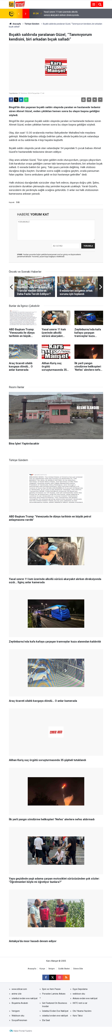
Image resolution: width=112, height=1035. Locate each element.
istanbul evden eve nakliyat (24, 998)
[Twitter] (16, 99)
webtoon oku (79, 993)
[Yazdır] (83, 99)
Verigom (16, 1011)
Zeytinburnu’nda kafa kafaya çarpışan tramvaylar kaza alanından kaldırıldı (61, 13)
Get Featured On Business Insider (54, 1005)
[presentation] (18, 13)
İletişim (51, 969)
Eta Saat (46, 1020)
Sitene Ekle (78, 969)
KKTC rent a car (80, 1003)
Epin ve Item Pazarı (51, 989)
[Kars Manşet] (17, 4)
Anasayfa (16, 24)
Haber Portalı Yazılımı (23, 1031)
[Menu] (93, 4)
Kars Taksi (78, 1015)
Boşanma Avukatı (20, 1003)
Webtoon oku (18, 1015)
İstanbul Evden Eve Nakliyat (55, 1011)
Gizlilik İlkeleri (64, 969)
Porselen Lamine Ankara (53, 993)
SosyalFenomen (19, 1020)
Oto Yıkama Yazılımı (82, 1011)
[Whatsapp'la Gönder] (26, 99)
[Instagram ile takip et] (59, 977)
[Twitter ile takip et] (52, 977)
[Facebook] (11, 99)
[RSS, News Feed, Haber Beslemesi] (66, 977)
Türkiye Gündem (31, 24)
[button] (89, 99)
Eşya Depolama (80, 989)
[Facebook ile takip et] (45, 977)
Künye (42, 969)
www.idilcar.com (19, 989)
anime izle (16, 993)
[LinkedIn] (21, 99)
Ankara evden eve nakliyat (85, 998)
